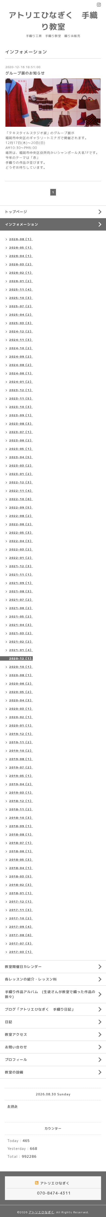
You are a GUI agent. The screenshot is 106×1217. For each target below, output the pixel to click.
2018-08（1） (21, 834)
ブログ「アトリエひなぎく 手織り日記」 (40, 1009)
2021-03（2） (21, 633)
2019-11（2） (21, 742)
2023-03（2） (21, 465)
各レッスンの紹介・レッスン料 (31, 979)
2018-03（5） (21, 876)
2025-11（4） (21, 289)
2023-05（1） (21, 449)
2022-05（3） (21, 532)
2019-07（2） (21, 767)
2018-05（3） (21, 859)
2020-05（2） (21, 692)
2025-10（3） (21, 298)
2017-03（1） (21, 952)
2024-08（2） (21, 365)
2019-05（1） (21, 776)
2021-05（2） (21, 616)
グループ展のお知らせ (25, 73)
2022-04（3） (21, 541)
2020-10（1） (21, 667)
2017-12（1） (21, 901)
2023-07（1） (21, 432)
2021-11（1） (21, 574)
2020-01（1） (21, 725)
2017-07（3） (21, 943)
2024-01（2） (21, 382)
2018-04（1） (21, 868)
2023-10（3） (21, 407)
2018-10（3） (21, 818)
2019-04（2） (21, 784)
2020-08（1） (21, 675)
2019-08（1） (21, 759)
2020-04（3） (21, 700)
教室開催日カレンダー (23, 966)
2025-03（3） (21, 323)
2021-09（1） (21, 583)
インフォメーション (21, 224)
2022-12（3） (21, 482)
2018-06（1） (21, 851)
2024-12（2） (21, 331)
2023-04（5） (21, 457)
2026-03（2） (21, 264)
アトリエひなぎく (41, 1212)
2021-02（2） (21, 641)
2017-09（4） (21, 927)
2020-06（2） (21, 683)
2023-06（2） (21, 440)
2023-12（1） (21, 390)
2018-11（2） (21, 809)
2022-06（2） (21, 524)
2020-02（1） (21, 717)
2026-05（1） (21, 247)
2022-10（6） (21, 499)
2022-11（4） (21, 491)
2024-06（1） (21, 373)
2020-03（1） (21, 709)
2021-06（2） (21, 608)
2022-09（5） (21, 507)
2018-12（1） (21, 801)
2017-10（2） (21, 918)
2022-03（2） (21, 549)
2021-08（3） (21, 591)
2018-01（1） (21, 893)
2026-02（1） (21, 273)
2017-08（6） (21, 935)
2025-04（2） (21, 314)
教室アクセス (16, 1034)
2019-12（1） (21, 734)
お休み (12, 1106)
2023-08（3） (21, 423)
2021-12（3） (21, 566)
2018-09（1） (21, 826)
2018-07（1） (21, 843)
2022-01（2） (21, 558)
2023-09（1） (21, 415)
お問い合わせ (16, 1047)
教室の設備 (14, 1072)
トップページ (16, 211)
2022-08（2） (21, 516)
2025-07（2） (21, 306)
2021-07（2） (21, 600)
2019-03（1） (21, 792)
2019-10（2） (21, 750)
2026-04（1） (21, 256)
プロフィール (16, 1059)
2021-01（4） (21, 650)
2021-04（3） (21, 625)
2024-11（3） (21, 340)
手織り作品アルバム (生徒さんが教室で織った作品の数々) (50, 994)
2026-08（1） (21, 239)
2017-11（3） (21, 910)
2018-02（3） (21, 885)
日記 (8, 1021)
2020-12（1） (21, 658)
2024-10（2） (21, 348)
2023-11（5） (21, 398)
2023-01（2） (21, 474)
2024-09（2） (21, 356)
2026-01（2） (21, 281)
